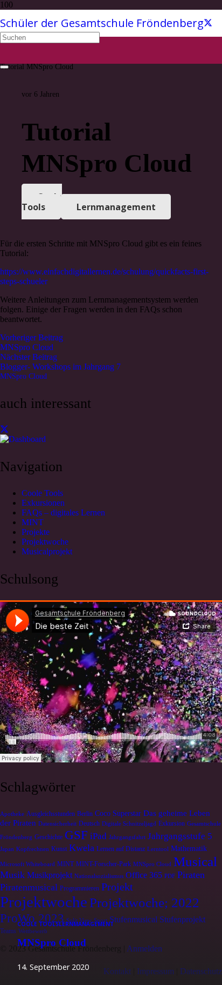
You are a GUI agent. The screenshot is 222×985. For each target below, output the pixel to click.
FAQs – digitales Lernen (63, 512)
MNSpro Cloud (23, 376)
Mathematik (189, 849)
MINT (33, 522)
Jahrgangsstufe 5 (180, 836)
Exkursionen (43, 502)
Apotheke (12, 814)
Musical (195, 861)
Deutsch (89, 823)
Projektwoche (45, 541)
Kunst (59, 849)
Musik (12, 874)
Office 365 (144, 875)
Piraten (191, 874)
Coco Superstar (118, 813)
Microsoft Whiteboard (27, 864)
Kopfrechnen (32, 849)
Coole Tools (42, 493)
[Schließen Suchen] (4, 67)
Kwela (81, 847)
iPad (98, 836)
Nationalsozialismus (98, 876)
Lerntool (158, 849)
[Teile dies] (4, 429)
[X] (208, 23)
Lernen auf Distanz (120, 849)
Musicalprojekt (47, 551)
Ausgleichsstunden (50, 814)
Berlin (85, 814)
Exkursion (171, 823)
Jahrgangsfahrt (127, 837)
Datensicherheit (57, 824)
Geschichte (48, 837)
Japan (7, 849)
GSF (76, 835)
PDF (169, 876)
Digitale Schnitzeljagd (129, 824)
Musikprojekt (49, 875)
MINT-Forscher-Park (103, 864)
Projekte (36, 532)
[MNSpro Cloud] (23, 439)
